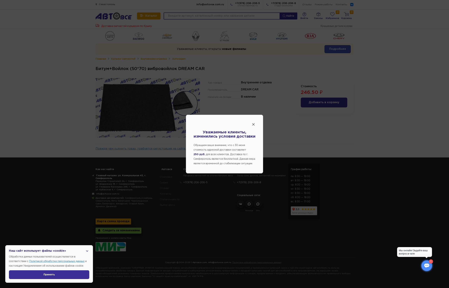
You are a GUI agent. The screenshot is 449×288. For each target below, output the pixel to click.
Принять (49, 275)
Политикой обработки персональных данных (57, 261)
